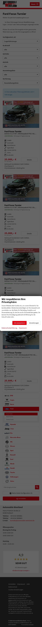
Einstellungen (34, 323)
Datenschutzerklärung (9, 328)
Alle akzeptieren (19, 323)
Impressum (23, 328)
